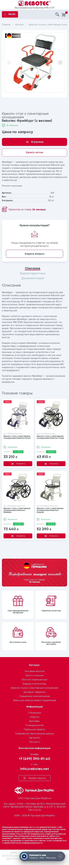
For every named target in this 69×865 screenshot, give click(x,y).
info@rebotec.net (34, 769)
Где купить (34, 737)
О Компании (34, 712)
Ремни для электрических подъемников (34, 700)
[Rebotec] (34, 3)
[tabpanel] (34, 334)
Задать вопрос (34, 253)
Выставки (34, 721)
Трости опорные (34, 675)
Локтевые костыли (35, 671)
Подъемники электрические (34, 696)
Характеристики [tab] (32, 273)
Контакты (35, 742)
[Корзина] (63, 14)
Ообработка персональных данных (34, 733)
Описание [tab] (32, 268)
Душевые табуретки (34, 692)
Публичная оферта (34, 729)
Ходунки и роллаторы (34, 683)
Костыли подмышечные (34, 679)
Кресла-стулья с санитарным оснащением (34, 688)
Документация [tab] (32, 278)
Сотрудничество (34, 725)
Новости (34, 717)
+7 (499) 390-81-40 (34, 758)
